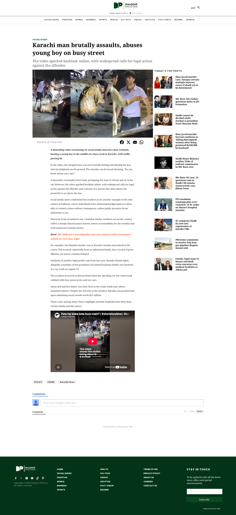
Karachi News (67, 382)
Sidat (218, 509)
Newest (199, 411)
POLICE (38, 382)
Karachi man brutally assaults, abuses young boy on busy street (87, 49)
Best (185, 411)
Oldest (192, 411)
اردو (193, 7)
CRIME (50, 382)
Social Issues (40, 39)
